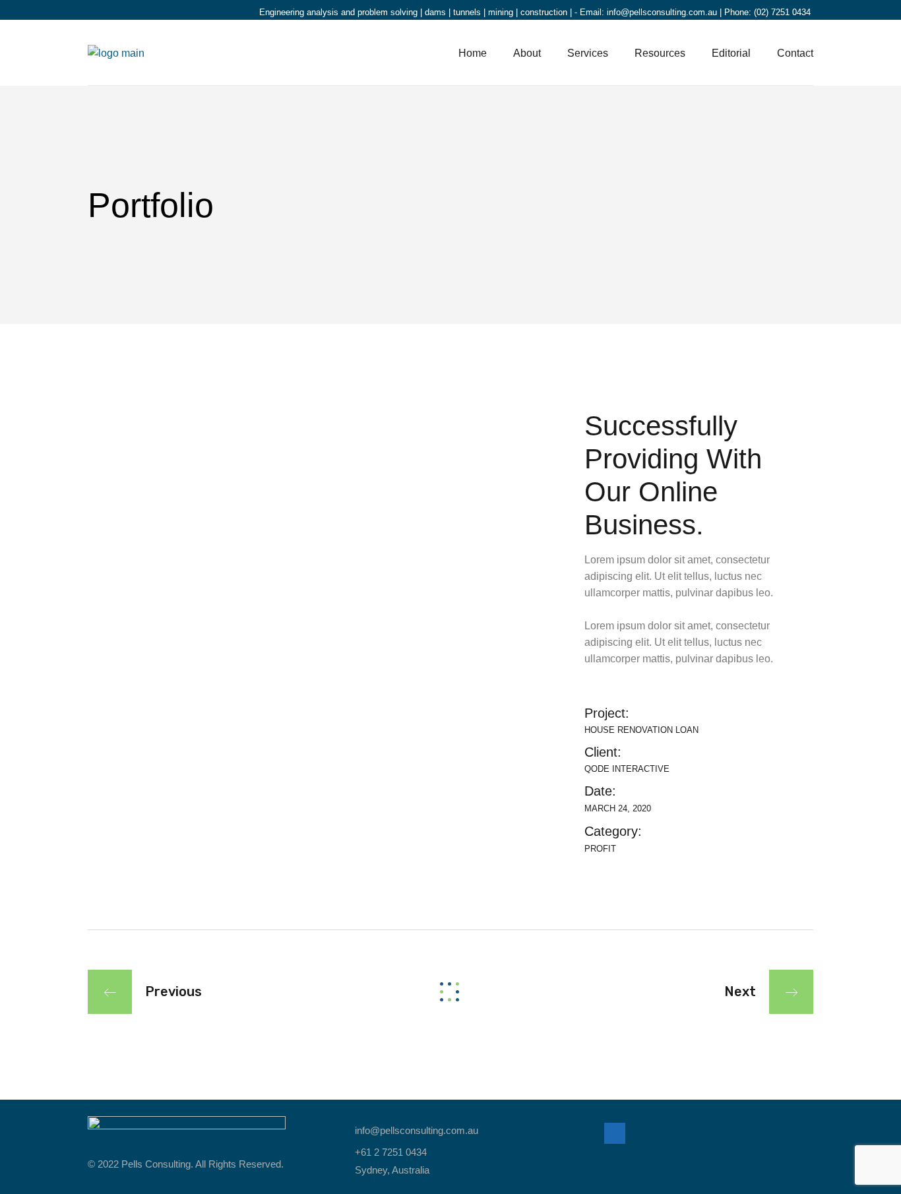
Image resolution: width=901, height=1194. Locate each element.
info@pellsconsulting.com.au (662, 12)
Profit (600, 849)
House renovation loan (641, 730)
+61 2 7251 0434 (391, 1152)
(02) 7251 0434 (782, 12)
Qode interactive (626, 769)
